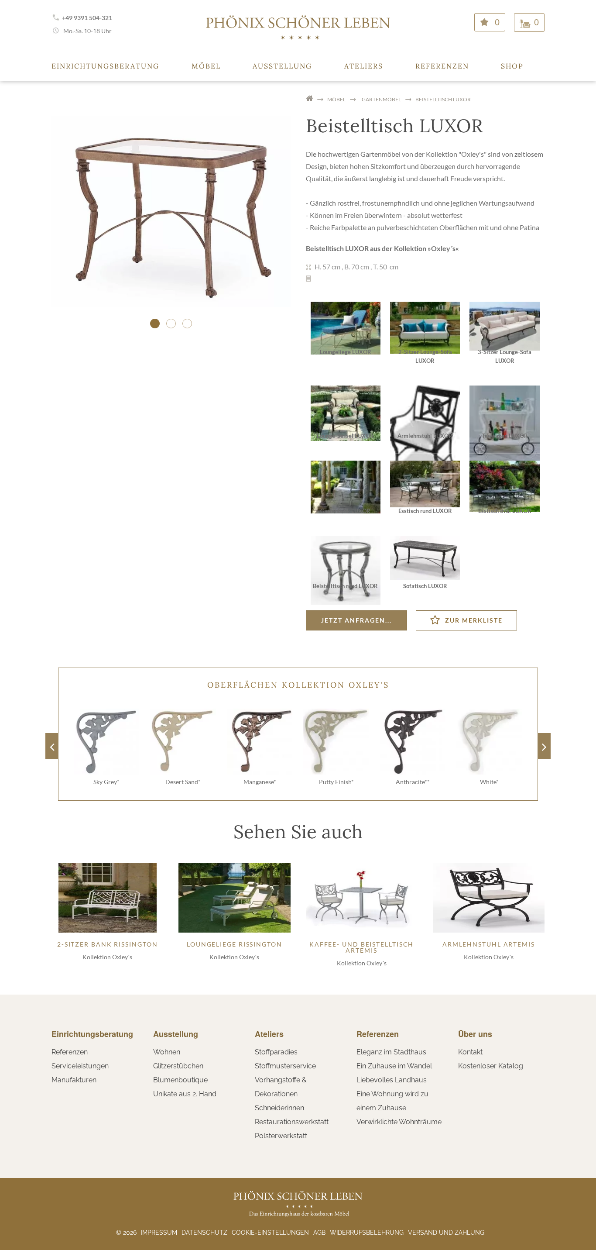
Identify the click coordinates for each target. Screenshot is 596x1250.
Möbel (206, 66)
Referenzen (442, 66)
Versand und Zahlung (446, 1232)
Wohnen (166, 1052)
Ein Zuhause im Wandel (394, 1066)
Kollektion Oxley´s (107, 957)
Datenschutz (204, 1232)
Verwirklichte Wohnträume (399, 1122)
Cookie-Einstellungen (270, 1232)
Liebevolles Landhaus (391, 1080)
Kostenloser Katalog (490, 1066)
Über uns (475, 1034)
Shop (512, 66)
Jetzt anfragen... (356, 620)
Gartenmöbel (381, 99)
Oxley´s (443, 248)
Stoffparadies (276, 1052)
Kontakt (470, 1052)
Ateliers (363, 66)
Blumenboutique (180, 1080)
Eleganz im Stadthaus (391, 1052)
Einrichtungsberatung (105, 66)
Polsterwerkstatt (281, 1136)
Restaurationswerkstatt (292, 1122)
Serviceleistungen (80, 1066)
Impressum (159, 1232)
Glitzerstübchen (178, 1066)
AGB (319, 1232)
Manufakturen (73, 1080)
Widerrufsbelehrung (367, 1232)
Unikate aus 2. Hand (184, 1094)
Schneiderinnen (279, 1108)
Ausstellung (282, 66)
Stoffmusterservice (285, 1066)
